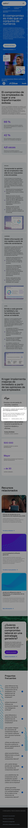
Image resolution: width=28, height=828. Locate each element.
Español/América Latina (17, 418)
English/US (5, 418)
